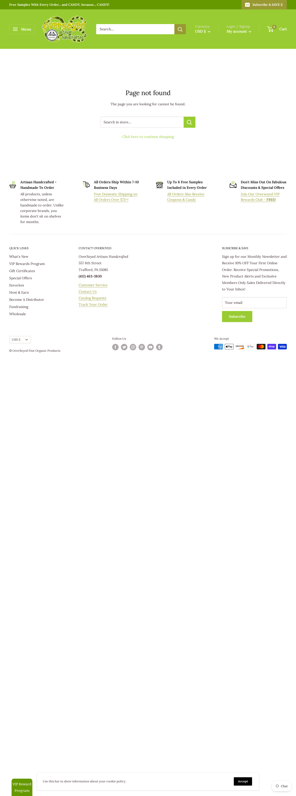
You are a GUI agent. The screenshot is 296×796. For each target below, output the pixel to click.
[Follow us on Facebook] (115, 347)
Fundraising (18, 307)
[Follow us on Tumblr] (159, 347)
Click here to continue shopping (148, 136)
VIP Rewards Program (27, 263)
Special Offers (20, 278)
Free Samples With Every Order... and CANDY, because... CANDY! (59, 5)
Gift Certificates (22, 271)
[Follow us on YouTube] (150, 347)
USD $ (16, 339)
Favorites (16, 285)
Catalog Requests (92, 298)
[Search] (180, 29)
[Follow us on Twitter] (124, 347)
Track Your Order (93, 304)
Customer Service (93, 285)
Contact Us (88, 291)
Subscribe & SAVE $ (268, 5)
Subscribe (237, 316)
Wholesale (17, 314)
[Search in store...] (189, 122)
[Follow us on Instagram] (133, 347)
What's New (18, 256)
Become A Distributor (26, 299)
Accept (243, 781)
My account (237, 31)
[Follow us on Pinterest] (142, 347)
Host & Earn (19, 292)
